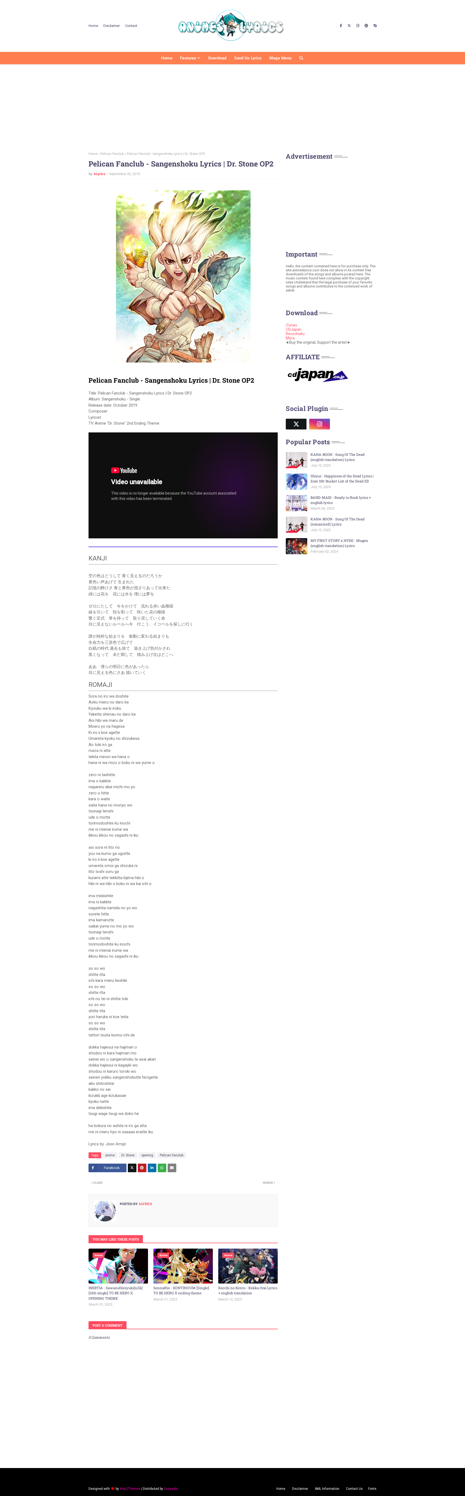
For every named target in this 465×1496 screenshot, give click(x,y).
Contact (131, 26)
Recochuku (295, 334)
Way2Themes (130, 1489)
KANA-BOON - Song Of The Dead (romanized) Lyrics (338, 522)
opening (147, 1155)
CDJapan (293, 329)
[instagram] (358, 25)
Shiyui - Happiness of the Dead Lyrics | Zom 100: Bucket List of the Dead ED (342, 479)
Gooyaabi (171, 1489)
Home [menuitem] (166, 58)
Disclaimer (111, 26)
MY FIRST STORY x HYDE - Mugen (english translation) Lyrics (339, 543)
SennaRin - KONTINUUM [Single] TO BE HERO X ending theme (181, 1290)
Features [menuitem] (188, 58)
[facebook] (341, 25)
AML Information (327, 1489)
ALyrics (99, 174)
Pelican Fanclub (112, 154)
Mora (290, 338)
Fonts (372, 1489)
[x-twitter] (349, 25)
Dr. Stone (128, 1155)
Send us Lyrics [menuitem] (248, 58)
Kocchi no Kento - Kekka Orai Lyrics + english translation (247, 1290)
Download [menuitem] (217, 58)
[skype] (374, 25)
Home (93, 26)
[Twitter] (132, 1168)
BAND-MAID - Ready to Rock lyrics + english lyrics (341, 500)
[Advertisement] (232, 106)
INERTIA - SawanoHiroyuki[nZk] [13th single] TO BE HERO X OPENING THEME (116, 1293)
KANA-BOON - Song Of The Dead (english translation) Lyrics (338, 457)
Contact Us (354, 1489)
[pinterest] (366, 25)
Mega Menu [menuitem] (280, 58)
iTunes (291, 325)
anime (110, 1155)
